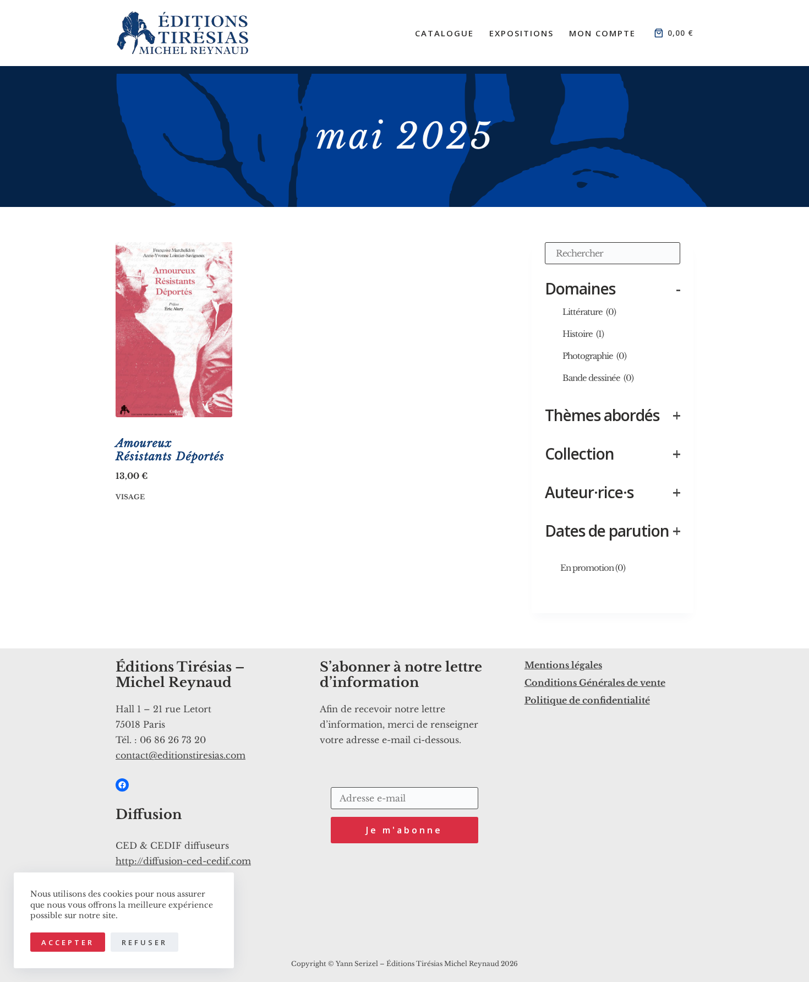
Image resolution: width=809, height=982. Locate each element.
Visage (130, 497)
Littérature (589, 312)
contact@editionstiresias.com (180, 755)
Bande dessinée (597, 378)
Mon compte (602, 33)
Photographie (594, 356)
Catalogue (444, 33)
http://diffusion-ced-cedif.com (183, 860)
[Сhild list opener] (623, 311)
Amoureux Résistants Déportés (170, 450)
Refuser (144, 942)
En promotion (592, 568)
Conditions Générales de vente (594, 682)
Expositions (521, 33)
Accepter (67, 942)
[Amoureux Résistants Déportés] (174, 329)
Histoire (583, 334)
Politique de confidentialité (587, 700)
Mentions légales (563, 664)
